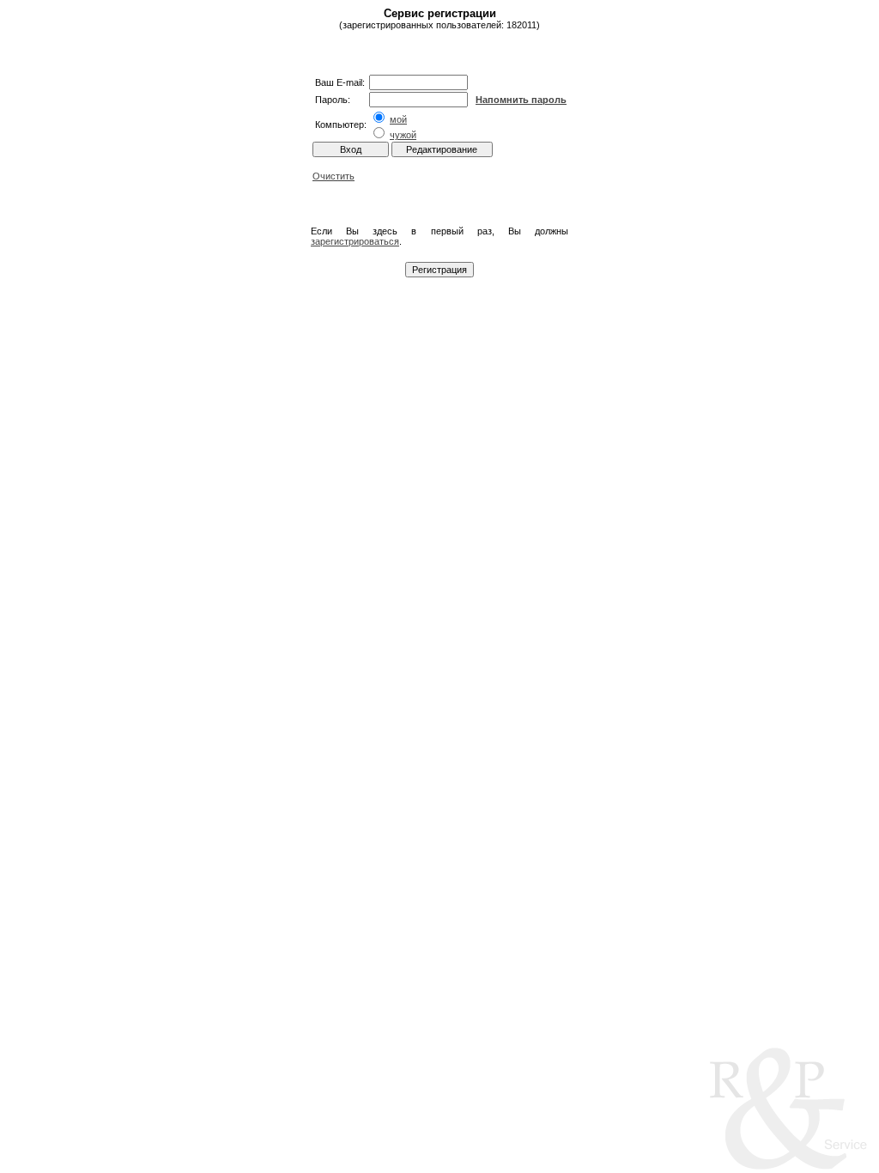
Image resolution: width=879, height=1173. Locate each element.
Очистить (333, 176)
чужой (403, 135)
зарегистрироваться (355, 241)
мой (398, 119)
